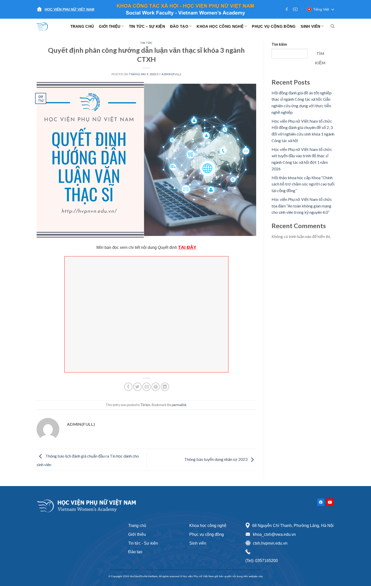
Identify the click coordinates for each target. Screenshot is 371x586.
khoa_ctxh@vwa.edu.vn (274, 534)
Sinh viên (197, 543)
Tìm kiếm (279, 44)
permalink (179, 405)
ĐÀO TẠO (179, 26)
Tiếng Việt (321, 9)
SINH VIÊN (310, 26)
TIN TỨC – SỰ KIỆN (147, 26)
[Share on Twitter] (137, 387)
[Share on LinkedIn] (165, 387)
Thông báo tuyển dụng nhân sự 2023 (216, 459)
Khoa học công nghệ (207, 525)
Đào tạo (135, 552)
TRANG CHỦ (82, 26)
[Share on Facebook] (128, 387)
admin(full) (171, 74)
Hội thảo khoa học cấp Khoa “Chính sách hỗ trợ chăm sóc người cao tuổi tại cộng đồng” (303, 184)
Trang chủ (137, 525)
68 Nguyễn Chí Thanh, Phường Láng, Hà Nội (293, 525)
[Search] (332, 26)
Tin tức (146, 42)
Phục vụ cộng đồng (206, 534)
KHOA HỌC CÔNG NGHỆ (220, 26)
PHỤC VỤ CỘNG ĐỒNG (274, 26)
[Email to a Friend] (146, 387)
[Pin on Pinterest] (155, 387)
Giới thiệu (137, 534)
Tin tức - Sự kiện (143, 543)
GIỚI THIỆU (109, 26)
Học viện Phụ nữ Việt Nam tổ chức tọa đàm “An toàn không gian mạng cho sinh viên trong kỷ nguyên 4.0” (302, 206)
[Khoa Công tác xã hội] (45, 26)
